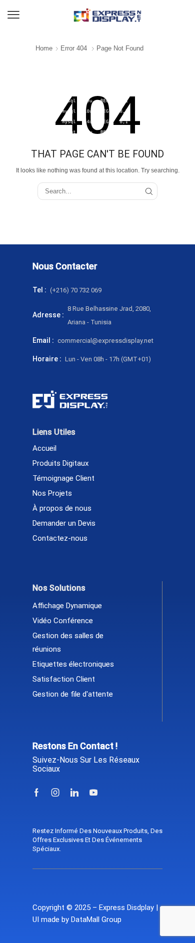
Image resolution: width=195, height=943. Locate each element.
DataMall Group (96, 919)
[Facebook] (36, 793)
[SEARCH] (149, 190)
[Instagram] (56, 793)
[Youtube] (94, 793)
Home (44, 48)
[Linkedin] (74, 793)
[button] (14, 15)
